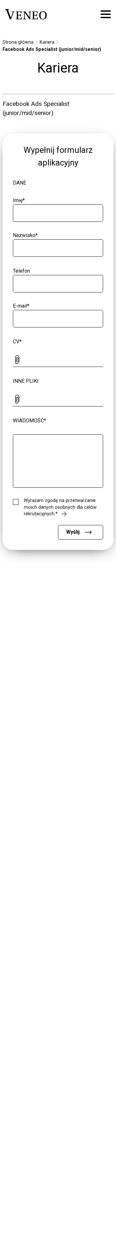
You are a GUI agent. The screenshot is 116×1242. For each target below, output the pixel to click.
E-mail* (21, 306)
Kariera (47, 42)
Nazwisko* (25, 235)
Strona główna (18, 42)
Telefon (21, 271)
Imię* (19, 200)
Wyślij (73, 532)
